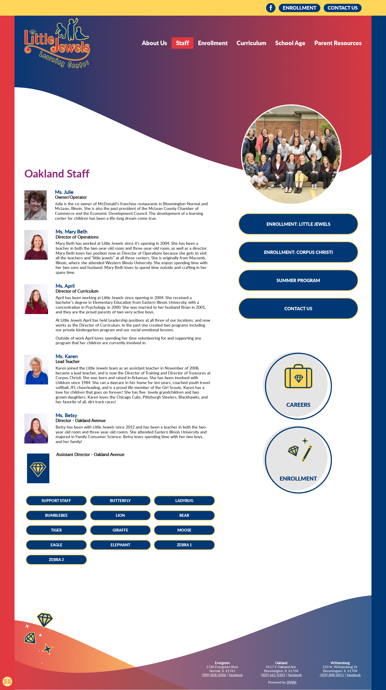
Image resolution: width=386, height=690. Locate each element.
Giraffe (120, 530)
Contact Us (298, 308)
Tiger (56, 530)
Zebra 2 (56, 559)
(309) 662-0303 (273, 675)
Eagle (56, 544)
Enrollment (213, 42)
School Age (290, 42)
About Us (154, 42)
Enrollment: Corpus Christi (298, 252)
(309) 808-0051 (332, 675)
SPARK (292, 682)
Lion (120, 515)
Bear (184, 515)
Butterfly (120, 500)
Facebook (236, 675)
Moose (184, 530)
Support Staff (56, 500)
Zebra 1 (184, 544)
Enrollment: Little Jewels (298, 224)
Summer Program (298, 280)
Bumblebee (56, 515)
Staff (182, 42)
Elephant (120, 544)
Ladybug (184, 500)
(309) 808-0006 (214, 675)
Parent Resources (338, 42)
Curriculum (251, 42)
